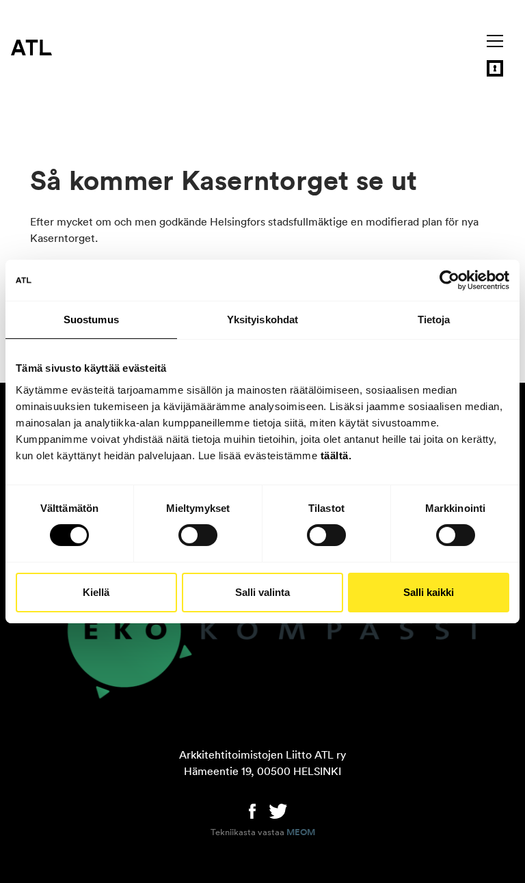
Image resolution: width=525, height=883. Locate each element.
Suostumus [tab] (91, 319)
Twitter (278, 810)
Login (495, 68)
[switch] (197, 535)
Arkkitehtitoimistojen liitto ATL (31, 47)
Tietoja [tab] (434, 319)
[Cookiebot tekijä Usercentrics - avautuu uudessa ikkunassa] (449, 280)
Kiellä (96, 592)
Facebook (252, 810)
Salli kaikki (428, 592)
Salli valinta (262, 592)
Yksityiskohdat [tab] (262, 319)
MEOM (300, 832)
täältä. (336, 455)
